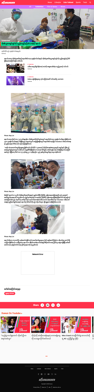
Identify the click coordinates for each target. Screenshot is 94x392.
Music (63, 6)
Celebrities (39, 6)
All (30, 6)
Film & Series (52, 6)
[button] (9, 293)
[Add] (42, 305)
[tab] (30, 7)
